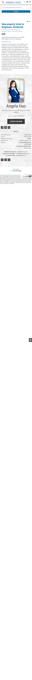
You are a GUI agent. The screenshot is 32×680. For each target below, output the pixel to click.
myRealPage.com (16, 171)
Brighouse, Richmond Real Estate (14, 31)
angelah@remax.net (22, 151)
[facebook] (2, 127)
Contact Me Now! (16, 121)
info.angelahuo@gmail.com (22, 153)
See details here (6, 41)
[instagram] (9, 127)
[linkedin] (5, 127)
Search (16, 11)
